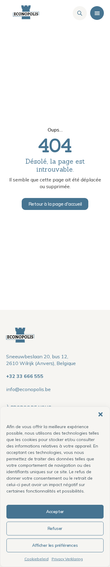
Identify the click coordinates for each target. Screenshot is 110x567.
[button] (100, 414)
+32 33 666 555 (24, 376)
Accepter (55, 511)
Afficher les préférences (55, 545)
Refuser (55, 528)
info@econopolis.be (28, 389)
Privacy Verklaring (67, 559)
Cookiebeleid (36, 559)
